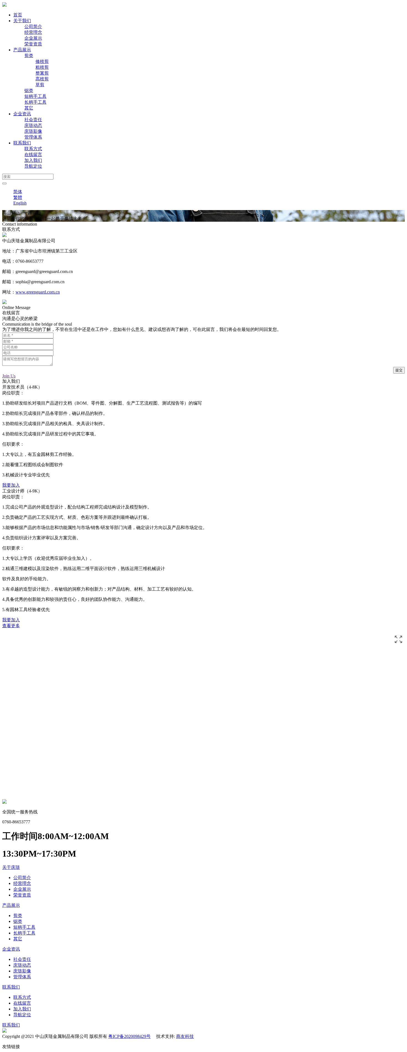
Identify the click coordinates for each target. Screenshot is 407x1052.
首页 (17, 14)
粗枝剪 (42, 67)
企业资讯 (22, 113)
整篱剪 (42, 73)
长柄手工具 (35, 102)
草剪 (39, 84)
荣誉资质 (33, 44)
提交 (399, 370)
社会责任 (33, 119)
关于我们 (22, 20)
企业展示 (33, 38)
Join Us (9, 376)
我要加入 (11, 485)
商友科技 (185, 1036)
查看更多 (11, 625)
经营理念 (33, 32)
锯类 (28, 90)
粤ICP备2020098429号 (129, 1036)
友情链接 (11, 1046)
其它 (28, 108)
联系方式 (33, 148)
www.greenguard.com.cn (38, 292)
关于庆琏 (11, 867)
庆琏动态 (33, 125)
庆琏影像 (33, 131)
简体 (17, 191)
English (20, 203)
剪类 (28, 55)
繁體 (17, 197)
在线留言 (33, 154)
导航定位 (33, 166)
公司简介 (33, 26)
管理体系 (33, 137)
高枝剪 (42, 78)
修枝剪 (42, 61)
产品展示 (22, 49)
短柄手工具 (35, 96)
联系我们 (22, 143)
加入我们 (33, 160)
